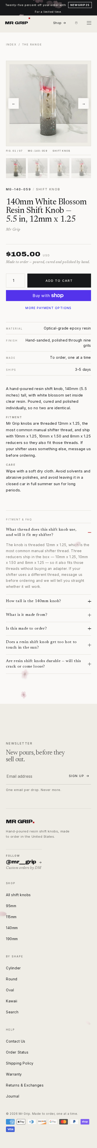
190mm (12, 939)
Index (11, 44)
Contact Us (15, 1041)
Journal (12, 1096)
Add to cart (59, 281)
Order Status (17, 1052)
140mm (12, 928)
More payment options (48, 308)
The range (32, 44)
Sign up (79, 776)
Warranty (14, 1074)
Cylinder (13, 968)
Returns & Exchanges (25, 1085)
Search (12, 1012)
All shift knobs (18, 895)
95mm (11, 906)
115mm (11, 917)
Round (11, 979)
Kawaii (11, 1001)
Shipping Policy (20, 1063)
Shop (59, 23)
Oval (10, 990)
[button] (76, 22)
